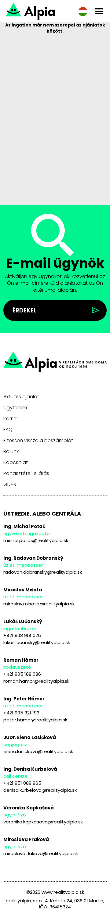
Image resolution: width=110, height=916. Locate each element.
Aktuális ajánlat (21, 397)
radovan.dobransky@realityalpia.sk (42, 572)
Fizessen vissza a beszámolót (38, 441)
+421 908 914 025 (22, 635)
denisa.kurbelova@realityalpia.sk (40, 790)
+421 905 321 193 (21, 713)
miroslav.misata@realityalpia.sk (39, 604)
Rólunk (11, 452)
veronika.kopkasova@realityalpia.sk (43, 822)
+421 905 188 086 (22, 674)
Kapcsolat (15, 463)
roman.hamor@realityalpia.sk (36, 681)
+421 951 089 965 (22, 783)
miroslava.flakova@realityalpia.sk (40, 853)
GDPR (9, 484)
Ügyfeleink (15, 408)
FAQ (8, 430)
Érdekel (24, 310)
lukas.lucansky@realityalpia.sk (36, 642)
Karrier (10, 419)
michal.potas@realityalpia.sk (35, 540)
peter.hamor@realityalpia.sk (35, 720)
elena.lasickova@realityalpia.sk (38, 751)
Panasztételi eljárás (26, 473)
